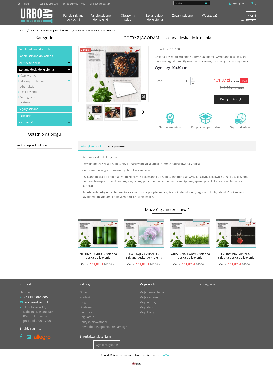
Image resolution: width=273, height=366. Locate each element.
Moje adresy (147, 302)
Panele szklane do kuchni (35, 49)
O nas (84, 292)
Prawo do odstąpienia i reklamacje (103, 327)
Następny (143, 112)
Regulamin (87, 317)
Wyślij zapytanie (248, 18)
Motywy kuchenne (32, 81)
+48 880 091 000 (36, 297)
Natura (25, 102)
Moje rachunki (149, 297)
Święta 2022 (28, 76)
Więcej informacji (91, 146)
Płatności (86, 312)
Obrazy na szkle (29, 63)
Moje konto (147, 284)
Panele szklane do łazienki (36, 56)
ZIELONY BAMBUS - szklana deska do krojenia (98, 255)
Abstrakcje (27, 86)
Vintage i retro (29, 97)
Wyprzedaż (26, 122)
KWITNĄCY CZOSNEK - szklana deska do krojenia (144, 255)
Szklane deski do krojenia (36, 69)
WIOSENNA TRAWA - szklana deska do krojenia (190, 255)
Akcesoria (25, 116)
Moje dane (146, 307)
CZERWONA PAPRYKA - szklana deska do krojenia (236, 255)
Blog (83, 302)
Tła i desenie (28, 92)
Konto (236, 3)
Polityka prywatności (94, 322)
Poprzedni (82, 112)
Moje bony (146, 312)
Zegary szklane (28, 109)
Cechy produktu (116, 146)
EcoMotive (167, 355)
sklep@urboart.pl (36, 302)
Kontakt (85, 297)
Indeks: (164, 49)
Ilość (159, 81)
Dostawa (86, 307)
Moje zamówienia (151, 292)
